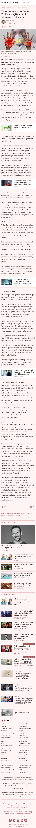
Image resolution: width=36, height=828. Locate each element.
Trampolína (29, 784)
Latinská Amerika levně (7, 770)
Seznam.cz (26, 2)
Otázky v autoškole (24, 770)
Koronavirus (10, 515)
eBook (5, 26)
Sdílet (11, 26)
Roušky (23, 513)
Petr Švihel (10, 21)
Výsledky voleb (5, 731)
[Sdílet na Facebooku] (31, 507)
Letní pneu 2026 (23, 761)
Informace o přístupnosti (17, 806)
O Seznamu (15, 802)
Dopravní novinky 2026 (25, 765)
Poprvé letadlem (5, 763)
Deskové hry (22, 795)
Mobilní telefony (19, 792)
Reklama (19, 804)
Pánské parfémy (22, 797)
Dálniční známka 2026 (24, 763)
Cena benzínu (13, 779)
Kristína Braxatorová (21, 618)
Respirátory (18, 515)
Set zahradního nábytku (24, 786)
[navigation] (2, 2)
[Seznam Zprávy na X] (14, 820)
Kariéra (21, 802)
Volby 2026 (4, 726)
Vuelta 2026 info (23, 726)
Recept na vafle (23, 753)
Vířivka (21, 788)
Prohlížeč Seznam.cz (12, 810)
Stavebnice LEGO (29, 792)
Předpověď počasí (26, 777)
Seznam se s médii (8, 812)
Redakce (12, 804)
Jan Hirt (21, 731)
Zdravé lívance (23, 748)
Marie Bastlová (28, 665)
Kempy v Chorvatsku (6, 761)
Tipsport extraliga (6, 748)
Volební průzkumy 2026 (7, 728)
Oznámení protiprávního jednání (17, 808)
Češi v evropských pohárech (26, 779)
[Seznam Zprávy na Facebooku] (10, 820)
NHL (2, 755)
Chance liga (4, 743)
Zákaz (29, 513)
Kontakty (6, 804)
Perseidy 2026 (5, 779)
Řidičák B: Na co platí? (24, 768)
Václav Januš (27, 640)
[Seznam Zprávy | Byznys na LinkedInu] (25, 820)
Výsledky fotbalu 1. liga (7, 746)
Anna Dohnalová (20, 629)
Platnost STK (22, 772)
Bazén (13, 784)
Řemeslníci (16, 513)
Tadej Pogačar (22, 733)
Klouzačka (14, 786)
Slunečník (7, 786)
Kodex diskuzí (19, 812)
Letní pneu (15, 795)
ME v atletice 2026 (6, 750)
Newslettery (28, 812)
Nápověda (28, 802)
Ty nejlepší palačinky (24, 743)
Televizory (29, 795)
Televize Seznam (24, 810)
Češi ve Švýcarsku (6, 768)
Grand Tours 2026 (23, 738)
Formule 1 (3, 753)
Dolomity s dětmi (5, 772)
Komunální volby (5, 738)
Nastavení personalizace (22, 814)
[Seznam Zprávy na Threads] (22, 820)
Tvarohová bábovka (24, 750)
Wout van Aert (22, 735)
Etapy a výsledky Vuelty (25, 728)
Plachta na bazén (20, 784)
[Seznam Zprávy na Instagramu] (18, 820)
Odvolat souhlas (9, 814)
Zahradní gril (15, 788)
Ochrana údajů (27, 804)
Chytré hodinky (13, 797)
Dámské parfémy (7, 795)
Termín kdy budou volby (7, 733)
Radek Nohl (26, 607)
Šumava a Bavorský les (7, 765)
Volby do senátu (5, 735)
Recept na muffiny (24, 746)
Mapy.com (17, 777)
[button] (18, 39)
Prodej (3, 515)
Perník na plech (23, 755)
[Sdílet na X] (34, 507)
